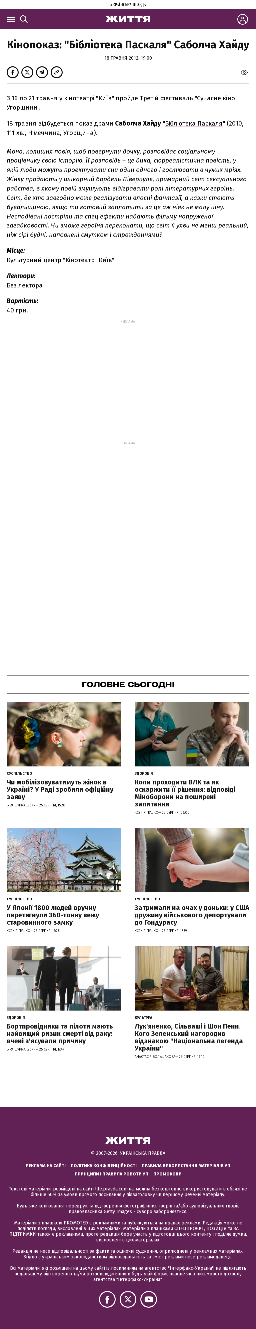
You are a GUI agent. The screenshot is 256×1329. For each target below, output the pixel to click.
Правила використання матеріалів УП (186, 1165)
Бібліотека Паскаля (194, 123)
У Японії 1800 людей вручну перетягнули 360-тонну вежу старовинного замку (53, 915)
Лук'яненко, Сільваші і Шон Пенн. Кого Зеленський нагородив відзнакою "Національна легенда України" (189, 1037)
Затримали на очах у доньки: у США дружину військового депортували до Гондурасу (192, 915)
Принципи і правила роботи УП (111, 1173)
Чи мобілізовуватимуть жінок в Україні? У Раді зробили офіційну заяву (60, 789)
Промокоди (167, 1173)
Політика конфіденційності (104, 1165)
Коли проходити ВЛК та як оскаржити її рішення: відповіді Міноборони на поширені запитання (185, 793)
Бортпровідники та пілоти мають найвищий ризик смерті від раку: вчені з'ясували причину (60, 1033)
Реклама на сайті (46, 1165)
